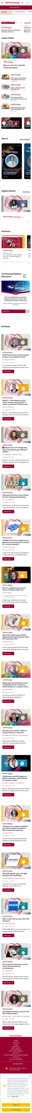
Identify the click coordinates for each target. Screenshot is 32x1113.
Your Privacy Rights (16, 1059)
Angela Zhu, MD (17, 454)
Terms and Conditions (16, 1051)
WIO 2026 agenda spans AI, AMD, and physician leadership (10, 31)
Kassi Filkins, (8, 454)
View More (27, 23)
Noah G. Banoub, (9, 783)
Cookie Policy (15, 1096)
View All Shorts (25, 139)
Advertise (16, 1043)
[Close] (30, 1076)
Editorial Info (16, 1047)
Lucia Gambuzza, (9, 878)
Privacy (16, 1045)
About (16, 1041)
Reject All (16, 1105)
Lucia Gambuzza (9, 407)
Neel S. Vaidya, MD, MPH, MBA (21, 1016)
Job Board (16, 1057)
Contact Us (16, 1053)
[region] (16, 1093)
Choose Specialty (14, 7)
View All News (15, 1036)
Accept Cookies (16, 1110)
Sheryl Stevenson (9, 359)
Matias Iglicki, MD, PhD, (11, 735)
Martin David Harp (9, 547)
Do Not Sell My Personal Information (16, 1055)
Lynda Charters (8, 641)
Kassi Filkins (7, 593)
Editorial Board (16, 1049)
